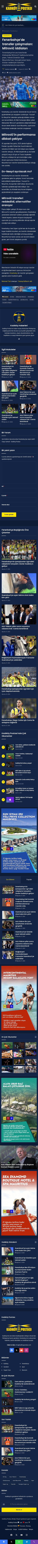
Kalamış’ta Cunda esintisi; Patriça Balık (24, 780)
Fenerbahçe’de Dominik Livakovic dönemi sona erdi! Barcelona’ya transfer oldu (27, 370)
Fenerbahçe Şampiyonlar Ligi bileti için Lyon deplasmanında (18, 690)
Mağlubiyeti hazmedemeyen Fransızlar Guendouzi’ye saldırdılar (18, 659)
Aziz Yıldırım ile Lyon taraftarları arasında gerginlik (20, 25)
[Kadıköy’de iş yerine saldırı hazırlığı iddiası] (7, 1291)
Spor (23, 1367)
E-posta (4, 495)
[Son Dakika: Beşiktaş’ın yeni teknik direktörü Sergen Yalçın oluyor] (19, 1062)
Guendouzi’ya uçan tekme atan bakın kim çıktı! (9, 396)
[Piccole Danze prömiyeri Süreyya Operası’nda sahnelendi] (7, 1062)
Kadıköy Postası (12, 1522)
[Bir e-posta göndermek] (15, 69)
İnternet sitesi (5, 505)
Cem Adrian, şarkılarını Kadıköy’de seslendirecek (25, 746)
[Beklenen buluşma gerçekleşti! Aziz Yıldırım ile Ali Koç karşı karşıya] (7, 1069)
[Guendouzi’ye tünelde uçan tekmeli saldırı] (10, 408)
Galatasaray (6, 1481)
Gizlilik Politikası (23, 1529)
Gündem (6, 1367)
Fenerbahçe (14, 31)
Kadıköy (6, 1364)
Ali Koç (5, 1477)
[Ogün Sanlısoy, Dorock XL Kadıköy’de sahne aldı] (30, 1053)
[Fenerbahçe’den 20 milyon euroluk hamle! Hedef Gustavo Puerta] (7, 1270)
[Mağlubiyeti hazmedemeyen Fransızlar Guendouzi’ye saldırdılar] (19, 646)
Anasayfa (6, 31)
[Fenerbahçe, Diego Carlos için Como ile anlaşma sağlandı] (19, 708)
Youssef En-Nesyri (6, 303)
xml (21, 1522)
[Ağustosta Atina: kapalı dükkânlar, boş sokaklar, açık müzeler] (7, 1301)
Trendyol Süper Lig (23, 1484)
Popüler (29, 879)
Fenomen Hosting (25, 1526)
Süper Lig (5, 1484)
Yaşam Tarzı (7, 1370)
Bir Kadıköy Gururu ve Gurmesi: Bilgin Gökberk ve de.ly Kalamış (24, 789)
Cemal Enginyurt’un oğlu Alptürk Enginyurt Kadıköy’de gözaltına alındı (25, 1280)
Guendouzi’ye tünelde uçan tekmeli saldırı (10, 417)
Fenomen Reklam (12, 1526)
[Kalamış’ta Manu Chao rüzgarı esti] (19, 1053)
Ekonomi (24, 1370)
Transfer (32, 300)
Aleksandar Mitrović (21, 297)
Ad (3, 486)
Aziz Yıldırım (13, 1477)
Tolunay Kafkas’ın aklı (25, 281)
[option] (19, 1157)
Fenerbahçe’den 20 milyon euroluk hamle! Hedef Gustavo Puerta (25, 1269)
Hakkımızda (8, 1529)
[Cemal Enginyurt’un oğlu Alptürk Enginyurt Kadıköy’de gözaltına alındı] (7, 1281)
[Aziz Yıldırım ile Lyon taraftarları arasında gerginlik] (28, 385)
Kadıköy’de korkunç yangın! (23, 763)
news (26, 1522)
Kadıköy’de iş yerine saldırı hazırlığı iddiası (25, 1289)
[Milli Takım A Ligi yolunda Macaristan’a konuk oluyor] (7, 1411)
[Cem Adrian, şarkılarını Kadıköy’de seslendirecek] (7, 1384)
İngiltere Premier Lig (13, 300)
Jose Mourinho (24, 300)
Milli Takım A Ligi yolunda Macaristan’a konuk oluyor (23, 772)
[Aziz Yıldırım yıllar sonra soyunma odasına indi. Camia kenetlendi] (28, 408)
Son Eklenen (10, 879)
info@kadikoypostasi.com (23, 1345)
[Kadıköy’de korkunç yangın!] (19, 1045)
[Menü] (3, 7)
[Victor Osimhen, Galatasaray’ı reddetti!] (7, 1045)
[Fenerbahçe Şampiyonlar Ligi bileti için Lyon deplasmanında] (19, 677)
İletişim (31, 1529)
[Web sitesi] (19, 339)
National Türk (6, 281)
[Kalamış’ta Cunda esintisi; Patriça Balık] (7, 1054)
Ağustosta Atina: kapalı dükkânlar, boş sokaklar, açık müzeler (24, 1300)
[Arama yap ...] (35, 7)
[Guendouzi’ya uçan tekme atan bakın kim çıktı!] (10, 386)
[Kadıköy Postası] (19, 7)
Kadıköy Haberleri (10, 69)
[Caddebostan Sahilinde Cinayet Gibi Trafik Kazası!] (19, 1069)
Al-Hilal (12, 297)
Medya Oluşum (16, 1519)
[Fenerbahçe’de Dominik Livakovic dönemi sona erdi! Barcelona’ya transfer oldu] (28, 359)
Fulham (4, 300)
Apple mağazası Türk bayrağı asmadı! (24, 798)
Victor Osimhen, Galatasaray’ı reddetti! (24, 755)
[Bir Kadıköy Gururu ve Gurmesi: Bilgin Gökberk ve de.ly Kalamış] (30, 1045)
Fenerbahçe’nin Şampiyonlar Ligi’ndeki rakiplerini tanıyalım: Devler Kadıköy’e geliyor (9, 370)
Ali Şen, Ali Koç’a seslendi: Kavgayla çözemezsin (16, 1165)
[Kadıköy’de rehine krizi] (30, 1062)
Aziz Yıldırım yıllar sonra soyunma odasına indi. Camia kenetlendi (27, 418)
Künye (15, 1529)
